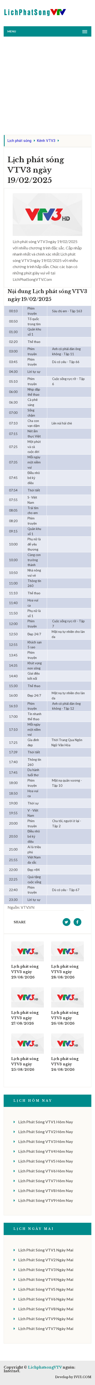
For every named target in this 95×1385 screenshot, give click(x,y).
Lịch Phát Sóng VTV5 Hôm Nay (45, 1161)
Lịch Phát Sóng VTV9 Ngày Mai (45, 1318)
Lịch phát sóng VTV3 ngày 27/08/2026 (24, 1018)
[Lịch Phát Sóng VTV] (35, 11)
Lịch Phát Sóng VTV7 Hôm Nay (45, 1180)
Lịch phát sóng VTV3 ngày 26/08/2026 (64, 1018)
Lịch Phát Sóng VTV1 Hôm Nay (45, 1121)
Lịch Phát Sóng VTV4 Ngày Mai (45, 1279)
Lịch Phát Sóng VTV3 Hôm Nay (45, 1141)
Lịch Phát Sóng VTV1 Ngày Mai (45, 1250)
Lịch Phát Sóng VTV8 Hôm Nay (45, 1190)
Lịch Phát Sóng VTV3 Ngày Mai (45, 1269)
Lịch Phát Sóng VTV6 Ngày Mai (45, 1299)
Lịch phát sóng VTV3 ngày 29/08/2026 (24, 971)
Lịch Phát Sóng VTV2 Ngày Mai (45, 1259)
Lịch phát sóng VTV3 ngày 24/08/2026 (64, 1064)
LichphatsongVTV (45, 1367)
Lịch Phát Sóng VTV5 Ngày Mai (45, 1289)
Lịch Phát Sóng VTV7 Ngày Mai (45, 1328)
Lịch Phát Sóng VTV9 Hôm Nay (45, 1200)
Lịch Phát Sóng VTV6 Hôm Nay (45, 1170)
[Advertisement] (47, 87)
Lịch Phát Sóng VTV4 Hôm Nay (45, 1151)
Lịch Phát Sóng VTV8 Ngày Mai (45, 1308)
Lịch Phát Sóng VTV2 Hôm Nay (45, 1131)
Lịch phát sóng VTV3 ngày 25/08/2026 (24, 1064)
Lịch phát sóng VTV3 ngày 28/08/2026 (64, 971)
